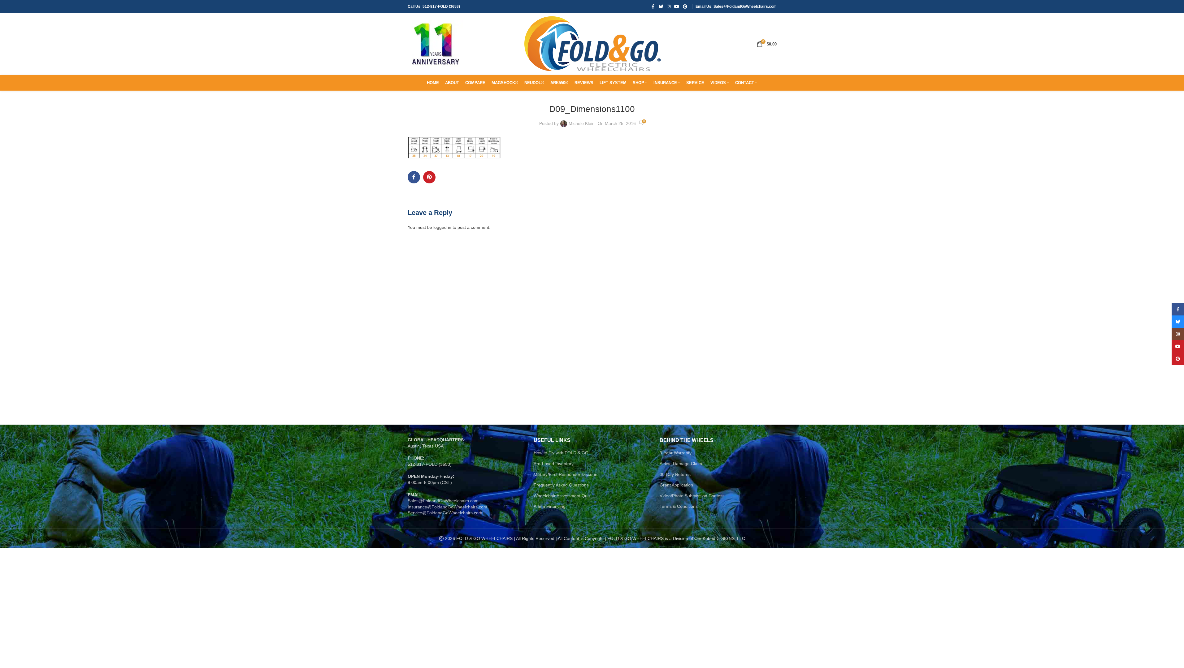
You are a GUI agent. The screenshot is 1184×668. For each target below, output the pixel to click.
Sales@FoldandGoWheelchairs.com (443, 500)
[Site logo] (435, 43)
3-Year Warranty (676, 452)
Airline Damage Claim (681, 463)
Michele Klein (582, 123)
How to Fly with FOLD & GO (561, 452)
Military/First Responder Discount (566, 474)
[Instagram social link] (668, 6)
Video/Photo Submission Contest (692, 495)
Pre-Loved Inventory (554, 463)
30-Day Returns (675, 474)
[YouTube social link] (676, 6)
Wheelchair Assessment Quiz (562, 495)
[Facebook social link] (653, 6)
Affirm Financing (550, 506)
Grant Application (676, 484)
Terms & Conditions (679, 506)
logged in (442, 227)
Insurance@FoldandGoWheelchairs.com (447, 506)
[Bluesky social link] (661, 6)
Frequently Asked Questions (561, 484)
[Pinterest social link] (685, 6)
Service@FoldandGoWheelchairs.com (445, 512)
